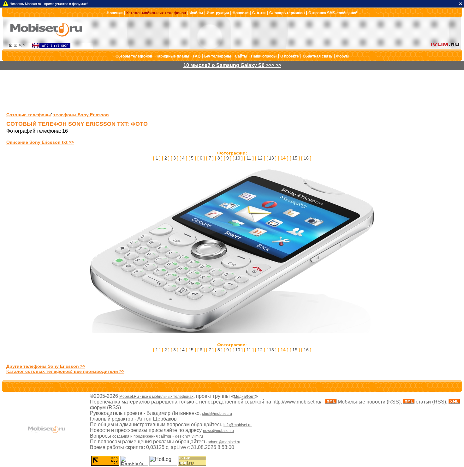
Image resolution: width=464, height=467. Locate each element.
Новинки (114, 13)
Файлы (196, 13)
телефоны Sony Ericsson (81, 114)
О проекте (289, 56)
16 (306, 158)
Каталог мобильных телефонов (156, 13)
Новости (240, 13)
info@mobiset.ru (237, 425)
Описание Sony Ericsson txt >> (40, 142)
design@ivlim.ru (189, 436)
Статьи (258, 13)
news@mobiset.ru (218, 430)
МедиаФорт (244, 396)
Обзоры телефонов (134, 56)
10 (237, 158)
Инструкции (218, 13)
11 (249, 158)
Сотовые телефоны (28, 114)
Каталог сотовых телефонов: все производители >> (65, 371)
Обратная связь (317, 56)
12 (260, 158)
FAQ (196, 56)
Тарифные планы (172, 56)
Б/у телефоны (217, 56)
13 (271, 158)
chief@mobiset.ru (217, 413)
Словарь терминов (287, 13)
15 (294, 158)
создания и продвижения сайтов (141, 436)
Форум (342, 56)
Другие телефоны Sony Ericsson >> (45, 366)
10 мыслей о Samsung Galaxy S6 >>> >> (232, 65)
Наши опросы (264, 56)
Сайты (241, 56)
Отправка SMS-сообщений (332, 13)
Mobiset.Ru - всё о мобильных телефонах (156, 396)
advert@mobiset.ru (224, 442)
